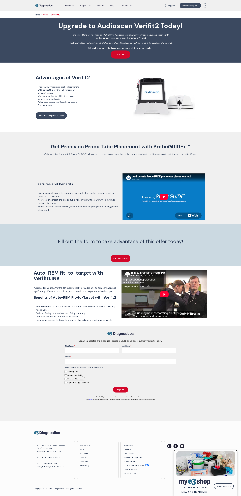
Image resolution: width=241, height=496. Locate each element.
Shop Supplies (224, 486)
